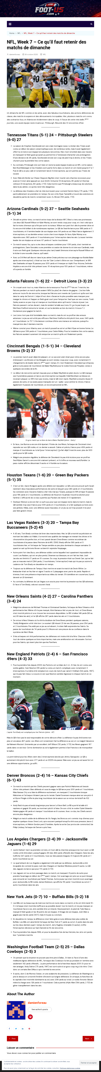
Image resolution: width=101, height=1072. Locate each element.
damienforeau (14, 54)
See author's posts (40, 1009)
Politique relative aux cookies (70, 1068)
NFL (44, 54)
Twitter (16, 1028)
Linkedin (22, 1028)
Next (87, 1038)
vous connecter (24, 1053)
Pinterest (29, 1028)
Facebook (9, 1028)
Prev (14, 1038)
